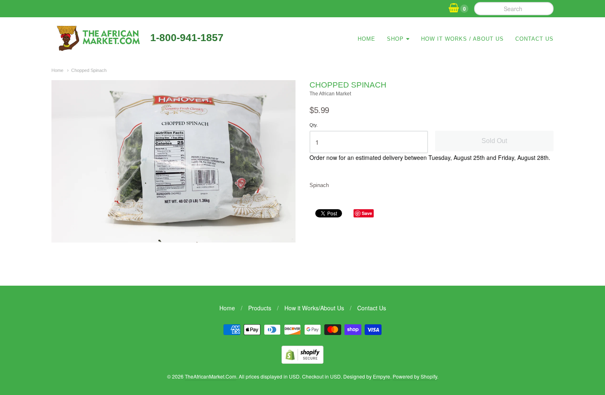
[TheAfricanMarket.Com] (97, 48)
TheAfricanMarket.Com (210, 376)
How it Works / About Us (462, 39)
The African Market (330, 94)
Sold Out (494, 140)
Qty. (313, 124)
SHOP (395, 39)
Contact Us (534, 39)
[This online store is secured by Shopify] (302, 361)
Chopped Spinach (89, 70)
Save (367, 213)
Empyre (381, 376)
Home (366, 39)
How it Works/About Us (314, 308)
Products (259, 308)
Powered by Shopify (415, 376)
